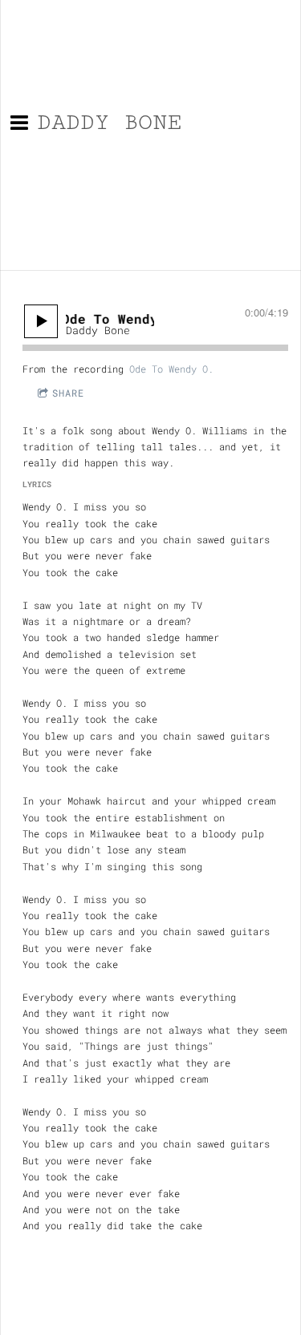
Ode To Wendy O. (171, 368)
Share (68, 392)
